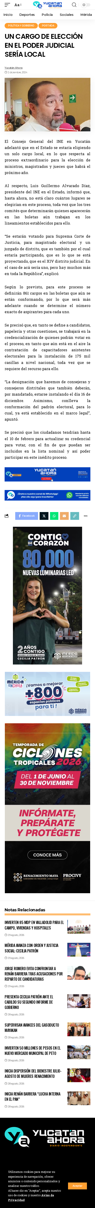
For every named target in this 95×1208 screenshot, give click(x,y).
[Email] (64, 516)
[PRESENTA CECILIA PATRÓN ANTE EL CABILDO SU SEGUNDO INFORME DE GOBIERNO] (78, 1001)
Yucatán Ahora (14, 67)
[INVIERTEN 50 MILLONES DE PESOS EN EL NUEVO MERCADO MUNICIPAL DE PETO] (78, 1052)
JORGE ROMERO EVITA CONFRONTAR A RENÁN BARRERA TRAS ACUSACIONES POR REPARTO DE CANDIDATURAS (34, 974)
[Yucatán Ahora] (47, 4)
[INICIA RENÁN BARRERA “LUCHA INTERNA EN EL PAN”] (78, 1098)
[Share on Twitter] (44, 516)
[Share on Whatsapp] (54, 516)
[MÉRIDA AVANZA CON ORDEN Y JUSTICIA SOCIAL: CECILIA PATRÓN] (78, 950)
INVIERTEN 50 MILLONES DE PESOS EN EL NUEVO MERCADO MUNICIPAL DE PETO (32, 1050)
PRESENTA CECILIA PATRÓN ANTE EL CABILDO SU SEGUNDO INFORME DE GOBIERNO (29, 1002)
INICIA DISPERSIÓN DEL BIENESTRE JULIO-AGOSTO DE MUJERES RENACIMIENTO (33, 1073)
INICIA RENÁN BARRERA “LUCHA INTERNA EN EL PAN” (32, 1096)
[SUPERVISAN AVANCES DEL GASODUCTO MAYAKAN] (78, 1029)
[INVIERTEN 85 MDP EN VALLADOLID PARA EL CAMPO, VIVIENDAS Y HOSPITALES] (78, 927)
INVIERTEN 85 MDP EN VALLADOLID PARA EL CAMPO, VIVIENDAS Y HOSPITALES (34, 925)
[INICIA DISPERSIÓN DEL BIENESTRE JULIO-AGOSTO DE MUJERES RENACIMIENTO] (78, 1075)
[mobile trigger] (8, 5)
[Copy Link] (74, 516)
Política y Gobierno (21, 25)
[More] (85, 516)
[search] (74, 4)
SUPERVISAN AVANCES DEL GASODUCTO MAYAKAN (32, 1027)
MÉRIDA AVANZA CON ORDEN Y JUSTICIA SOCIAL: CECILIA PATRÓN (31, 948)
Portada (48, 25)
